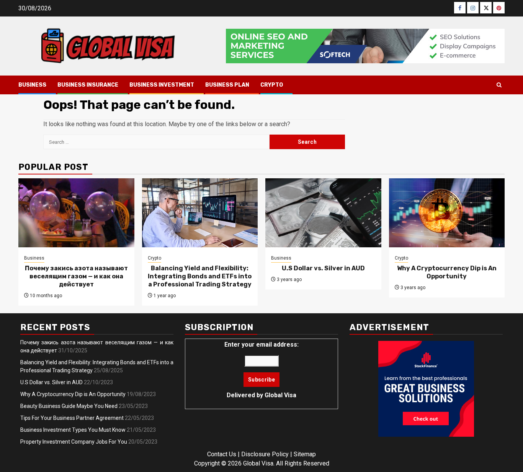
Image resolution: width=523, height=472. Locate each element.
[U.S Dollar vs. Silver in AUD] (323, 212)
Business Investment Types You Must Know (73, 430)
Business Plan (227, 85)
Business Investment (161, 85)
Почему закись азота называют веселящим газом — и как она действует (76, 276)
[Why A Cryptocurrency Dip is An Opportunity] (447, 212)
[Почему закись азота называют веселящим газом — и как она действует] (76, 212)
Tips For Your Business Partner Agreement (72, 418)
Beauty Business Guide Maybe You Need (69, 406)
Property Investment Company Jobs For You (73, 442)
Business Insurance (87, 85)
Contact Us (221, 454)
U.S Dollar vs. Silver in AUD (323, 268)
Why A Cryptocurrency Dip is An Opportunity (447, 272)
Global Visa (280, 395)
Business (32, 85)
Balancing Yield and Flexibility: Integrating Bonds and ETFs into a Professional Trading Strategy (200, 276)
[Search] (499, 84)
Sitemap (305, 454)
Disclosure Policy (265, 454)
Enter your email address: (261, 370)
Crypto (271, 85)
